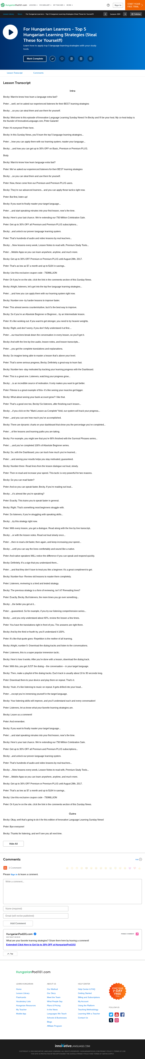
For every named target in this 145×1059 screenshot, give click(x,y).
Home (19, 989)
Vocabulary (44, 5)
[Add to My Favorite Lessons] (62, 59)
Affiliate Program (54, 1026)
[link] (105, 14)
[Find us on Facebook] (122, 1014)
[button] (108, 5)
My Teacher (58, 5)
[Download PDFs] (81, 59)
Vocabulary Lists (23, 1001)
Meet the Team (53, 997)
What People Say (54, 1001)
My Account (83, 1001)
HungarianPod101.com (90, 1051)
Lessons (32, 5)
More (69, 5)
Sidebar (137, 14)
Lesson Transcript (15, 73)
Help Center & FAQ (86, 989)
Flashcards (21, 997)
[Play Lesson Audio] (10, 32)
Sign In (118, 5)
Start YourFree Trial (133, 5)
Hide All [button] (13, 844)
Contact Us (83, 1018)
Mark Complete (35, 58)
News (20, 14)
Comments (38, 73)
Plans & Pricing (53, 1005)
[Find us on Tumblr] (111, 1020)
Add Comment (18, 923)
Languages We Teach (57, 1014)
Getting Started (85, 993)
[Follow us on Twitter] (111, 1014)
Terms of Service (101, 1054)
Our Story (51, 993)
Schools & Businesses (57, 1018)
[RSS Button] (5, 868)
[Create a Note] (71, 59)
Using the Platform (86, 1005)
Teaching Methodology (88, 1009)
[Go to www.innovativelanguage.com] (72, 1045)
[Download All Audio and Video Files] (90, 59)
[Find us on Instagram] (117, 1020)
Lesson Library (8, 14)
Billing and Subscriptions (89, 997)
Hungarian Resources (26, 1005)
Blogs (49, 1022)
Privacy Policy (106, 1051)
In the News (52, 1009)
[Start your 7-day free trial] (117, 991)
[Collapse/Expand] (72, 859)
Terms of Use (119, 1051)
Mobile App (21, 1014)
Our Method (52, 989)
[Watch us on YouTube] (117, 1014)
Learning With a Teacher (89, 1014)
